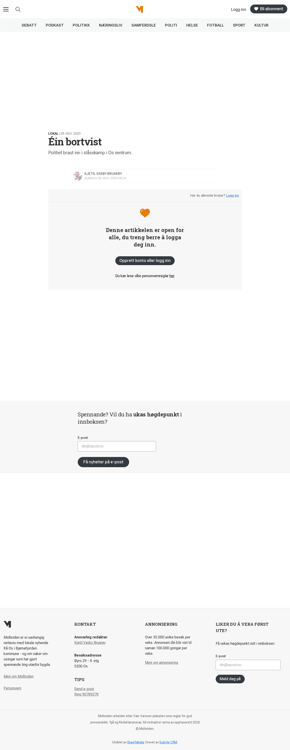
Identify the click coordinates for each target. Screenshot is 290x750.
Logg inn (232, 195)
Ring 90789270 (86, 694)
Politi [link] (171, 25)
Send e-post (84, 689)
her (171, 276)
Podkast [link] (55, 25)
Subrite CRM (168, 742)
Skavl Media (135, 742)
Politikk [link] (81, 25)
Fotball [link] (215, 25)
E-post (83, 438)
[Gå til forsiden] (139, 9)
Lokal (53, 133)
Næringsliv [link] (110, 25)
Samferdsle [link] (143, 25)
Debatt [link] (29, 25)
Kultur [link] (261, 25)
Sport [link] (239, 25)
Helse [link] (192, 25)
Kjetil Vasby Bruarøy (90, 642)
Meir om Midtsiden (19, 676)
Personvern (12, 688)
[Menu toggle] (6, 9)
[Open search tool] (18, 9)
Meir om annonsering (161, 662)
